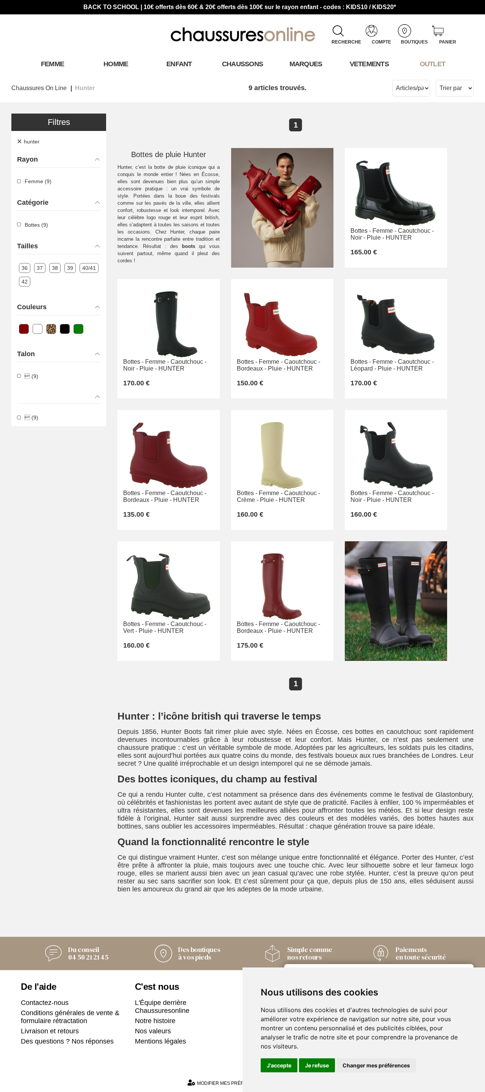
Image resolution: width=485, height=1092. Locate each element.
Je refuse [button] (317, 1065)
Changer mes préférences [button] (376, 1065)
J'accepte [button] (279, 1065)
